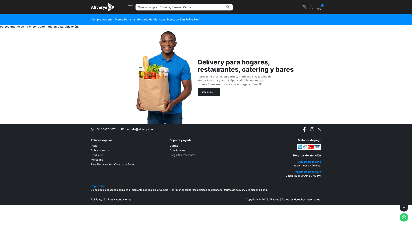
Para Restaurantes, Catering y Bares (112, 164)
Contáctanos (177, 150)
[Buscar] (228, 7)
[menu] (130, 7)
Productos (97, 155)
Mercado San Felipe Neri (183, 19)
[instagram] (304, 7)
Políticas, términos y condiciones (111, 199)
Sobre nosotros (100, 150)
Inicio (94, 145)
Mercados (97, 159)
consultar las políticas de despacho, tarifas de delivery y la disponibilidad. (225, 189)
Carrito (174, 145)
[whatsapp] (404, 217)
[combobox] (180, 7)
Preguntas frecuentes (182, 155)
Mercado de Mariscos (150, 19)
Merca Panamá (125, 19)
